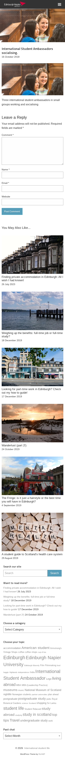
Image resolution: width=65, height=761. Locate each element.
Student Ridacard (32, 709)
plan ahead (53, 694)
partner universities (39, 694)
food (58, 665)
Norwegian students (21, 694)
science (25, 703)
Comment (8, 135)
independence (23, 672)
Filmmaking (50, 665)
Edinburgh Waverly (32, 665)
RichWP (41, 754)
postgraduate (10, 698)
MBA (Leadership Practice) (35, 685)
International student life (37, 748)
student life (13, 708)
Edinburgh (14, 657)
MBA (18, 685)
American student (36, 648)
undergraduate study (34, 720)
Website (6, 196)
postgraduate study (32, 698)
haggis (6, 672)
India (32, 672)
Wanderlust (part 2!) (13, 615)
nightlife (7, 694)
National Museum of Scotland (43, 690)
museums (10, 690)
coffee (21, 652)
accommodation (12, 648)
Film (42, 665)
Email (5, 183)
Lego (49, 678)
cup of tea (42, 652)
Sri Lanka (51, 703)
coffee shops (31, 652)
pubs (48, 699)
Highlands (13, 672)
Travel (15, 720)
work (50, 721)
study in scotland (37, 714)
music (21, 690)
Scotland (32, 703)
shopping (41, 703)
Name (6, 169)
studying (18, 715)
